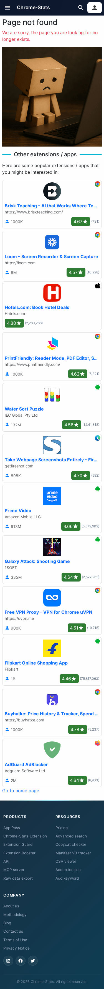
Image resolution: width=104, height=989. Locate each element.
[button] (7, 7)
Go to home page (20, 790)
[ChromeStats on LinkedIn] (8, 961)
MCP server (13, 869)
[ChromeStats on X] (33, 961)
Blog (7, 923)
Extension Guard (17, 844)
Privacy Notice (16, 948)
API (6, 861)
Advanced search (71, 836)
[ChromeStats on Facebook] (21, 961)
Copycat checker (70, 844)
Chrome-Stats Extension (25, 836)
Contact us (13, 931)
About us (11, 906)
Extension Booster (19, 853)
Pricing (61, 828)
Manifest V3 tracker (73, 853)
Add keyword (67, 878)
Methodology (15, 914)
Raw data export (18, 878)
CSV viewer (65, 861)
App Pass (11, 828)
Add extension (68, 869)
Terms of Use (15, 940)
